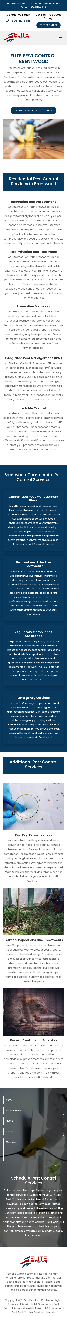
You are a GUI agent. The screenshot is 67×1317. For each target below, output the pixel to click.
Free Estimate (48, 25)
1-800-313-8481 (20, 21)
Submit (56, 1165)
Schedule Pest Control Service (33, 110)
